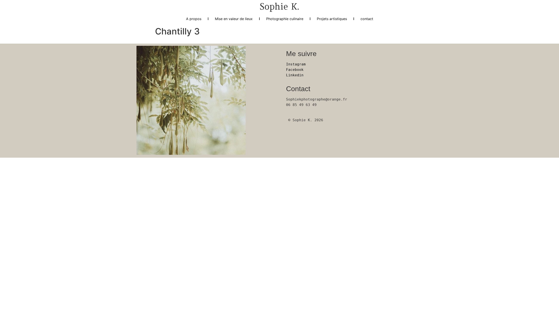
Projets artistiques (332, 19)
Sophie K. (279, 6)
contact (367, 19)
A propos (193, 19)
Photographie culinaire (284, 19)
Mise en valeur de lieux (234, 19)
